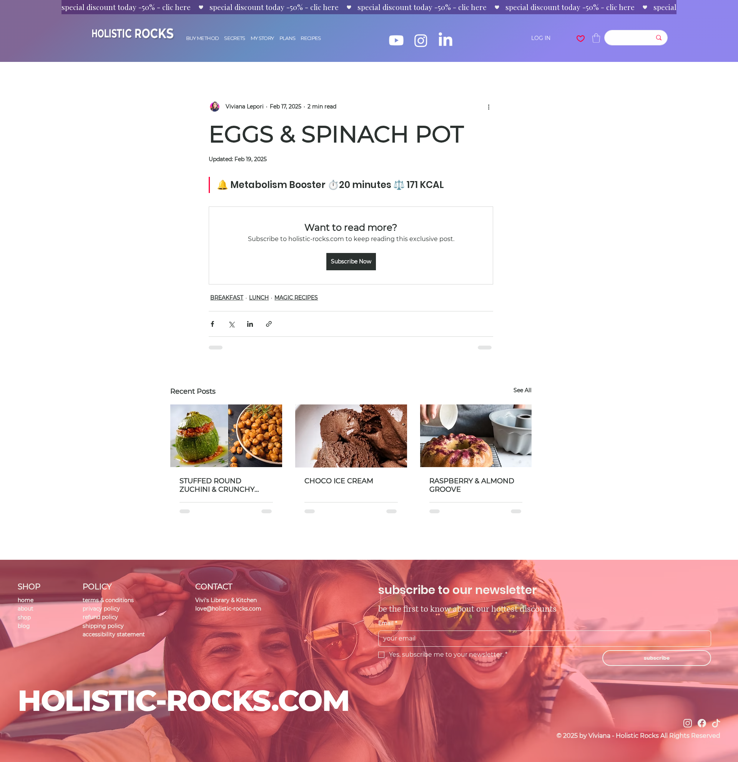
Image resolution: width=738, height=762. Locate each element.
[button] (596, 38)
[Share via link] (269, 324)
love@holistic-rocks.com (228, 608)
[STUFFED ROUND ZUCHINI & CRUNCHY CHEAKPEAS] (226, 435)
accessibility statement (114, 634)
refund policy (100, 617)
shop (24, 617)
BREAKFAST (226, 297)
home (25, 600)
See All (523, 390)
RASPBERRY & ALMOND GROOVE (471, 485)
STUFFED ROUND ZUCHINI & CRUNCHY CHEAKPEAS (217, 485)
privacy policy (101, 608)
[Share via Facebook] (212, 324)
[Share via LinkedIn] (250, 324)
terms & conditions (108, 600)
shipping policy (103, 625)
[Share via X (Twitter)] (231, 324)
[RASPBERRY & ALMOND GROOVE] (476, 435)
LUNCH (259, 297)
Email (387, 623)
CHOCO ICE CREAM (338, 481)
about (25, 608)
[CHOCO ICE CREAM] (351, 436)
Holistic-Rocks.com (183, 700)
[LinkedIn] (445, 40)
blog (24, 625)
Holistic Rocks (131, 33)
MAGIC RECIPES (296, 297)
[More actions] (488, 106)
